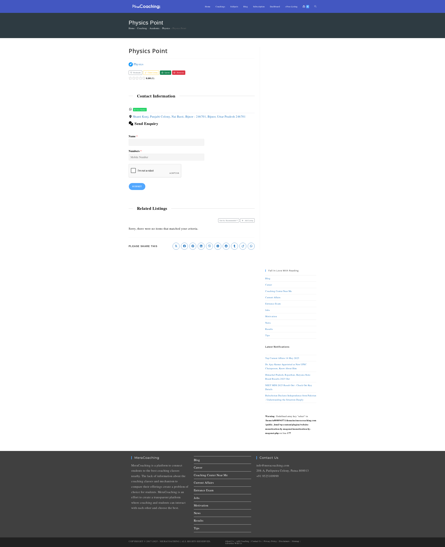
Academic (154, 28)
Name (133, 136)
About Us (229, 541)
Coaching (142, 28)
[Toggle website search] (315, 6)
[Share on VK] (217, 246)
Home (132, 28)
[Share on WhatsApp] (251, 246)
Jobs (267, 310)
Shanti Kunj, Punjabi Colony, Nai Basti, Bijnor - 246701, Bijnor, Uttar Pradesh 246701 (189, 116)
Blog (267, 278)
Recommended (228, 220)
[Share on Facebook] (184, 246)
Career (268, 284)
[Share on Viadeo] (242, 246)
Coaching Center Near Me (278, 291)
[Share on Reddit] (226, 246)
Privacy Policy (270, 541)
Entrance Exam (273, 303)
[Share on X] (176, 246)
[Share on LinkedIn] (201, 246)
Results (269, 329)
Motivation (271, 316)
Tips (267, 335)
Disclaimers (284, 541)
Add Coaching (242, 541)
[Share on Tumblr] (234, 246)
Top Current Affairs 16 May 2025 (282, 358)
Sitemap (295, 541)
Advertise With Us (233, 543)
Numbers (135, 151)
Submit (137, 186)
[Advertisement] (290, 99)
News (268, 322)
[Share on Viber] (209, 246)
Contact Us (256, 541)
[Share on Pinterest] (192, 246)
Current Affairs (273, 297)
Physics (166, 28)
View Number (141, 110)
